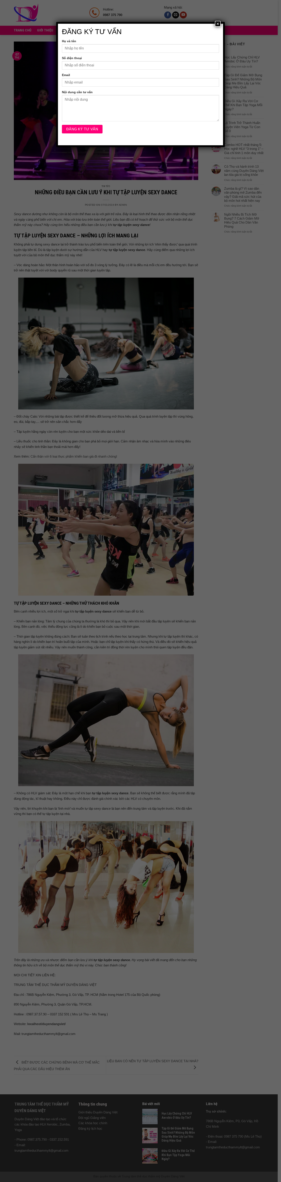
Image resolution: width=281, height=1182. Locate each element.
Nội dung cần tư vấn (77, 92)
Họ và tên (69, 41)
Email (66, 75)
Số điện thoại (72, 58)
